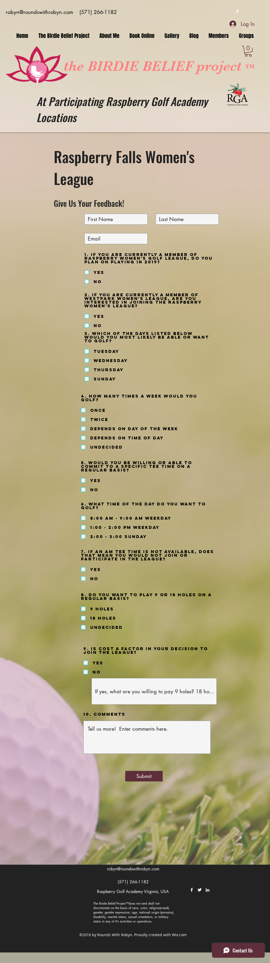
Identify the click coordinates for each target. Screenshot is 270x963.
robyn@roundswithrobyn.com (39, 12)
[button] (248, 51)
